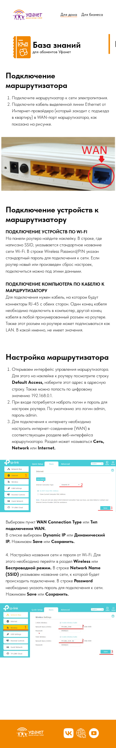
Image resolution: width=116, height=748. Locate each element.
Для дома (69, 14)
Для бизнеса (92, 14)
